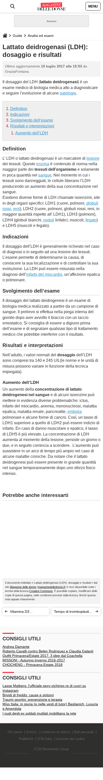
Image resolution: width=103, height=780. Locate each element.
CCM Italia (44, 739)
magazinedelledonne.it (51, 586)
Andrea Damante (16, 647)
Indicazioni (20, 114)
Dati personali (84, 732)
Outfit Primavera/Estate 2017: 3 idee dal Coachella (42, 656)
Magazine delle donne (23, 586)
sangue (45, 175)
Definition (18, 109)
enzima (42, 164)
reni (16, 209)
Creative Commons (41, 590)
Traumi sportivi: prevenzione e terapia (32, 700)
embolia (75, 411)
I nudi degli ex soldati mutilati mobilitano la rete (39, 713)
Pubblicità (26, 739)
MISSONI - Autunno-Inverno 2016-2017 (33, 660)
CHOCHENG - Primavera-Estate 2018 (32, 665)
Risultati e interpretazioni (32, 126)
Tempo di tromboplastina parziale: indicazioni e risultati (73, 612)
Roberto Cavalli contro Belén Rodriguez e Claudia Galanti (47, 651)
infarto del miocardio (44, 274)
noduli (48, 220)
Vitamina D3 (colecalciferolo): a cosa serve (24, 612)
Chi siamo (15, 732)
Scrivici (31, 732)
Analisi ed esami (41, 36)
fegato (91, 220)
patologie (68, 93)
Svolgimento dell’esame (31, 120)
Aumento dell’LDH (31, 133)
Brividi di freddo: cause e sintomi (28, 695)
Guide (17, 36)
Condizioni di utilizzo (55, 732)
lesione (93, 158)
